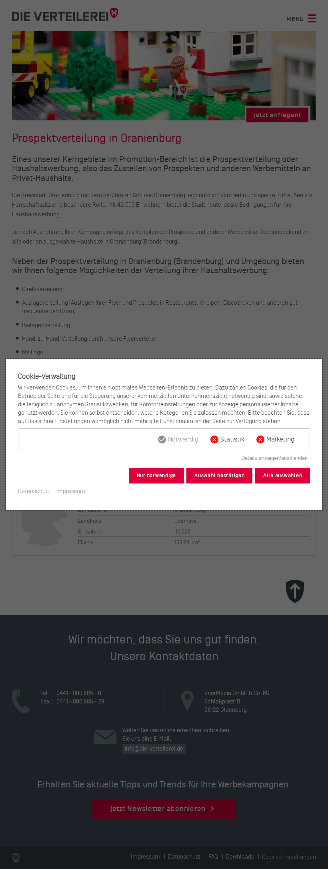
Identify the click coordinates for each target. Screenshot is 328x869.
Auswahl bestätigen (219, 475)
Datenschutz (34, 490)
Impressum (70, 490)
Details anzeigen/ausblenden (274, 458)
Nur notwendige (156, 475)
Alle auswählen (282, 475)
